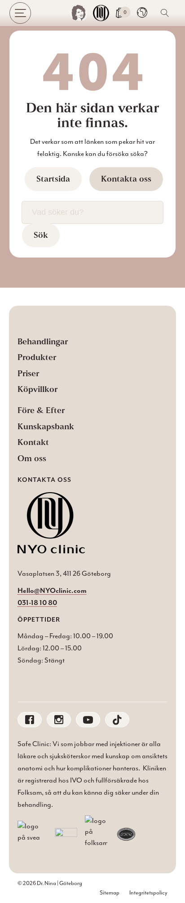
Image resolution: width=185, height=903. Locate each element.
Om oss (32, 458)
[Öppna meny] (20, 13)
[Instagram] (59, 719)
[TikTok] (117, 719)
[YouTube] (88, 719)
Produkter (37, 357)
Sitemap (109, 892)
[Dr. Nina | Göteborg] (79, 13)
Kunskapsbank (46, 426)
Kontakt (33, 442)
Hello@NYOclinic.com (52, 590)
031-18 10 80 (37, 602)
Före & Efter (41, 410)
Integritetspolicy (148, 892)
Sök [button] (41, 235)
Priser (28, 373)
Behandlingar (43, 342)
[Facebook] (30, 719)
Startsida (53, 179)
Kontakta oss (126, 179)
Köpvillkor (37, 389)
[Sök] (165, 13)
